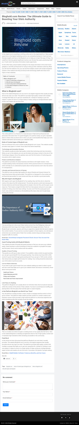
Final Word (8, 87)
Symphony (67, 32)
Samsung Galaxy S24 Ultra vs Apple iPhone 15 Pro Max (69, 94)
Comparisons (40, 8)
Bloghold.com (9, 366)
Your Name (6, 391)
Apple (60, 32)
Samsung (60, 28)
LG (74, 44)
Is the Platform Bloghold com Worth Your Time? (17, 85)
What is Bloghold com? (10, 78)
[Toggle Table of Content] (26, 76)
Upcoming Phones (62, 68)
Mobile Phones (10, 8)
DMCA (67, 423)
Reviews (58, 8)
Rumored (60, 74)
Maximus (67, 51)
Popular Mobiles (62, 80)
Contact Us (62, 423)
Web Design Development (33, 23)
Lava (60, 44)
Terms (76, 423)
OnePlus (74, 36)
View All (75, 25)
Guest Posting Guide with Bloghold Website (16, 83)
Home (3, 8)
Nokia (67, 48)
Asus (60, 40)
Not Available (61, 83)
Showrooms (31, 8)
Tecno (74, 32)
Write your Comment (9, 382)
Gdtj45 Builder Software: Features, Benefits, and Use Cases (27, 353)
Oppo (60, 36)
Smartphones (61, 64)
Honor (74, 40)
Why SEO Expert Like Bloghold (13, 82)
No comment (7, 377)
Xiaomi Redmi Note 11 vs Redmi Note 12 (69, 100)
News (52, 8)
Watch (47, 8)
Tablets (24, 8)
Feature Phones (62, 71)
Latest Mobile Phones (64, 77)
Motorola (60, 48)
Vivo (67, 36)
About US (72, 423)
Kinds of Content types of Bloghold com (15, 80)
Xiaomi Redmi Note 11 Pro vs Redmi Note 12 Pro (69, 113)
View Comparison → (67, 97)
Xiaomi (74, 28)
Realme (67, 28)
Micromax (60, 51)
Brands (18, 8)
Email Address (7, 398)
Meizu (74, 48)
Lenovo (67, 44)
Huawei (67, 40)
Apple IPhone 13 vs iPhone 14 (68, 120)
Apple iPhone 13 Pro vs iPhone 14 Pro (70, 106)
